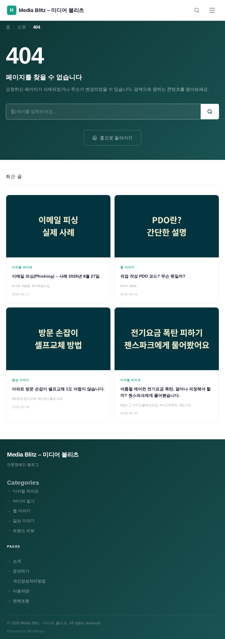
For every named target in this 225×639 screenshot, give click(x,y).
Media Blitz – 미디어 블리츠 (43, 454)
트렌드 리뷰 (24, 530)
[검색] (197, 10)
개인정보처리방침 (29, 581)
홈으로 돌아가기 (116, 137)
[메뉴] (212, 10)
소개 (17, 561)
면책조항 (21, 601)
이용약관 (21, 591)
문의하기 (21, 571)
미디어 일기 (24, 501)
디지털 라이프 (26, 491)
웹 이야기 (21, 510)
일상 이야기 (24, 520)
